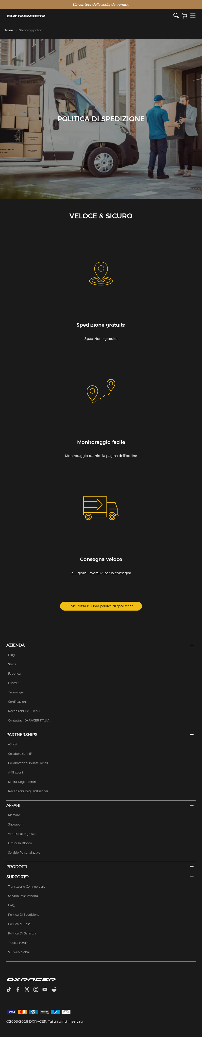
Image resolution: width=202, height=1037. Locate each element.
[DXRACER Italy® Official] (89, 15)
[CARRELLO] (184, 16)
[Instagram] (37, 990)
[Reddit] (56, 990)
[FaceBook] (19, 990)
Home (8, 30)
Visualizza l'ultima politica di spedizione (102, 606)
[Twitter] (28, 990)
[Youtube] (46, 990)
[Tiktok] (10, 990)
